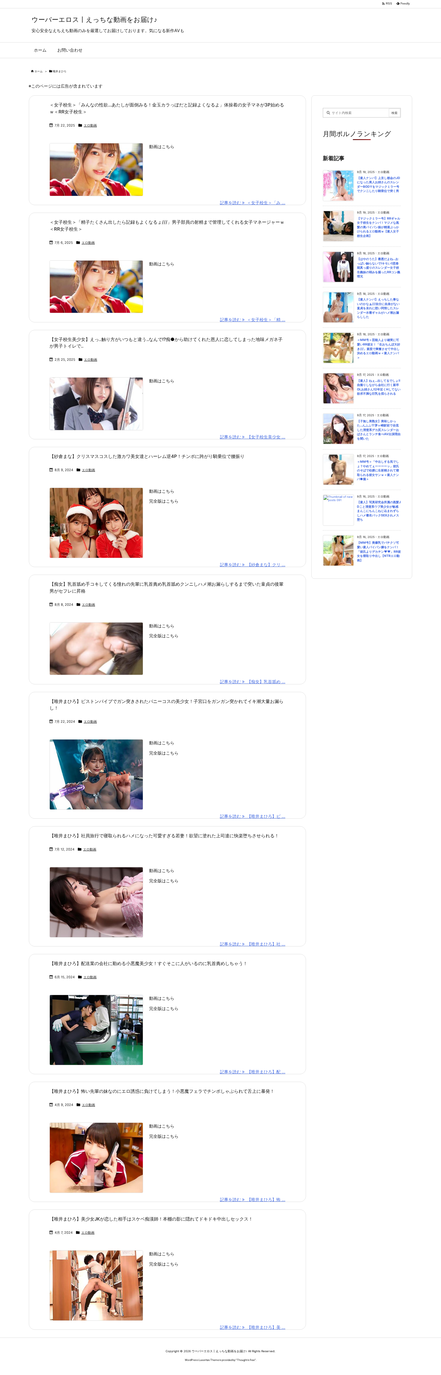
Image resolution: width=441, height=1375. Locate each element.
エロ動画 (90, 125)
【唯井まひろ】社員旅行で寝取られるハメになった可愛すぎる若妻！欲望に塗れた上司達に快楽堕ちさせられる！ (164, 835)
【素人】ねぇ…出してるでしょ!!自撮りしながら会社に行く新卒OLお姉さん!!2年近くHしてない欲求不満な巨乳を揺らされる (378, 387)
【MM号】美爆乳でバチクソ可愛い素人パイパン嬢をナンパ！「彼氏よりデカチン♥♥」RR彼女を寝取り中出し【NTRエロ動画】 (379, 551)
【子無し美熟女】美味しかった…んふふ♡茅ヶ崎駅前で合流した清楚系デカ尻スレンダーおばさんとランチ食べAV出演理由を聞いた (378, 430)
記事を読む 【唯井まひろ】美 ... (252, 1327)
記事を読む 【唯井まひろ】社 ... (252, 943)
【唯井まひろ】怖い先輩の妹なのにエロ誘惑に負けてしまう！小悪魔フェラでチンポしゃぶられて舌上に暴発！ (162, 1091)
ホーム (38, 71)
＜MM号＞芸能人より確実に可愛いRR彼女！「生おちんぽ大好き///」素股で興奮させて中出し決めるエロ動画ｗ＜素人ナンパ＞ (378, 348)
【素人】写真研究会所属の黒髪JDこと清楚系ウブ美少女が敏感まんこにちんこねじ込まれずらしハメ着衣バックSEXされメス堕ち (379, 511)
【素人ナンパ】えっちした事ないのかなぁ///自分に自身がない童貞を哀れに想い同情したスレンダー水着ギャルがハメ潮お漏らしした (378, 308)
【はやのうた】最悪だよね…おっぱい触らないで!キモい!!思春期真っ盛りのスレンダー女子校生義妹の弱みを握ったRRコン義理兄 (378, 267)
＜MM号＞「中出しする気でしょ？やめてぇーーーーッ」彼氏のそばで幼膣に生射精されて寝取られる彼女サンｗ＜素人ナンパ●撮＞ (378, 470)
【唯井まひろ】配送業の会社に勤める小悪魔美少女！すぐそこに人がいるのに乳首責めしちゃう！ (149, 963)
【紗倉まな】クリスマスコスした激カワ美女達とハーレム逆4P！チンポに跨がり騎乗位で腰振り (147, 456)
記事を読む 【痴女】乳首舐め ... (252, 681)
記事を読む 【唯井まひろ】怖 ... (252, 1199)
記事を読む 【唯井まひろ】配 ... (252, 1071)
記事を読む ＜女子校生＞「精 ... (252, 319)
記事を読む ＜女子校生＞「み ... (252, 202)
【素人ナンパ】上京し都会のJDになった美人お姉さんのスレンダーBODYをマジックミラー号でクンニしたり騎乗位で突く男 (378, 184)
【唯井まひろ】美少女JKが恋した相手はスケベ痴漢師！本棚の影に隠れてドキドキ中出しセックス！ (151, 1219)
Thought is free (246, 1360)
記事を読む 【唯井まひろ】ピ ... (252, 816)
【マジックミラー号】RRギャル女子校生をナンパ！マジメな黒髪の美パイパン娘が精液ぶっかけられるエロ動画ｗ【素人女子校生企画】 (378, 227)
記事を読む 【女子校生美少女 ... (252, 436)
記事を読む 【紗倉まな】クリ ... (252, 564)
